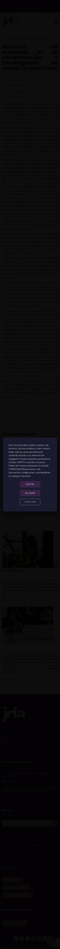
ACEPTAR (30, 484)
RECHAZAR (30, 493)
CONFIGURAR (30, 501)
